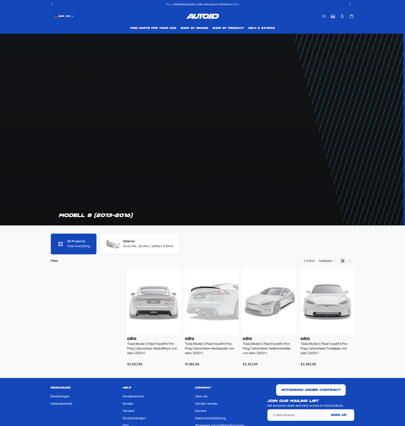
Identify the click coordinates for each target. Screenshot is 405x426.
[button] (327, 260)
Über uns (201, 396)
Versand (128, 411)
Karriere (200, 411)
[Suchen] (324, 16)
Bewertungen (60, 396)
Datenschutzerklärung (210, 418)
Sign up (339, 415)
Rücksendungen (134, 418)
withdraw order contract (311, 389)
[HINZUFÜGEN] (174, 328)
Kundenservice (133, 396)
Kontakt (128, 403)
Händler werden (206, 403)
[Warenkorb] (351, 16)
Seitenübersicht (61, 403)
